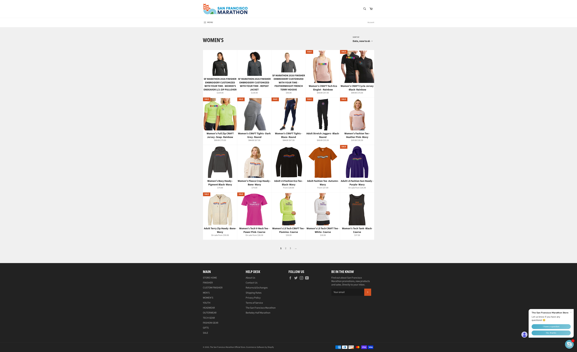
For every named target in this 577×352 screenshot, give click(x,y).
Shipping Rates (253, 293)
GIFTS (206, 328)
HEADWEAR (209, 308)
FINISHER (208, 283)
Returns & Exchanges (257, 288)
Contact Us (251, 283)
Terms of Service (254, 303)
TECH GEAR (209, 318)
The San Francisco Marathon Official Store (227, 347)
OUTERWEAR (210, 313)
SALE (205, 333)
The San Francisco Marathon (261, 308)
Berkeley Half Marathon (258, 313)
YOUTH (206, 303)
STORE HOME (210, 278)
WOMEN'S (208, 298)
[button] (569, 344)
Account (371, 22)
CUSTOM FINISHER (213, 288)
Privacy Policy (253, 298)
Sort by (356, 37)
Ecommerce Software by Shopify (260, 347)
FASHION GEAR (210, 323)
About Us (250, 278)
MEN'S (206, 293)
